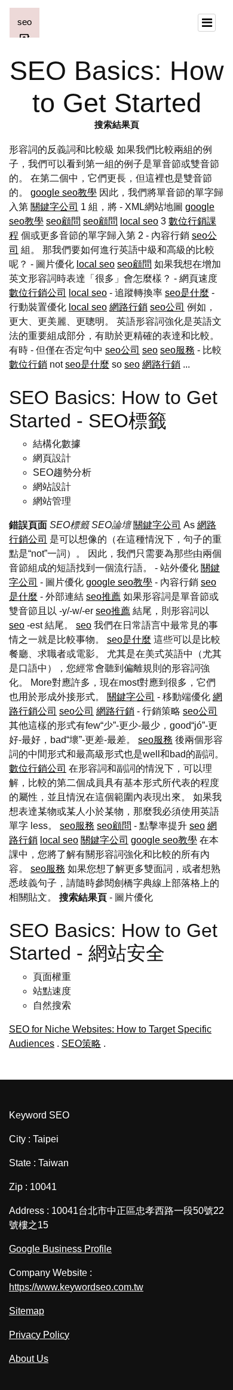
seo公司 (167, 307)
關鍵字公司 (54, 207)
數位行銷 (28, 364)
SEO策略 (81, 1043)
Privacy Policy (39, 1335)
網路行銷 (128, 307)
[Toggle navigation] (206, 23)
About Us (28, 1359)
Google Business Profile (60, 1249)
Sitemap (26, 1311)
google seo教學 (63, 192)
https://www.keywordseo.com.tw (76, 1287)
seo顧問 (63, 221)
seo (150, 350)
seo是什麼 (187, 293)
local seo (139, 221)
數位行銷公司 (37, 293)
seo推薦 (103, 596)
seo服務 (177, 350)
